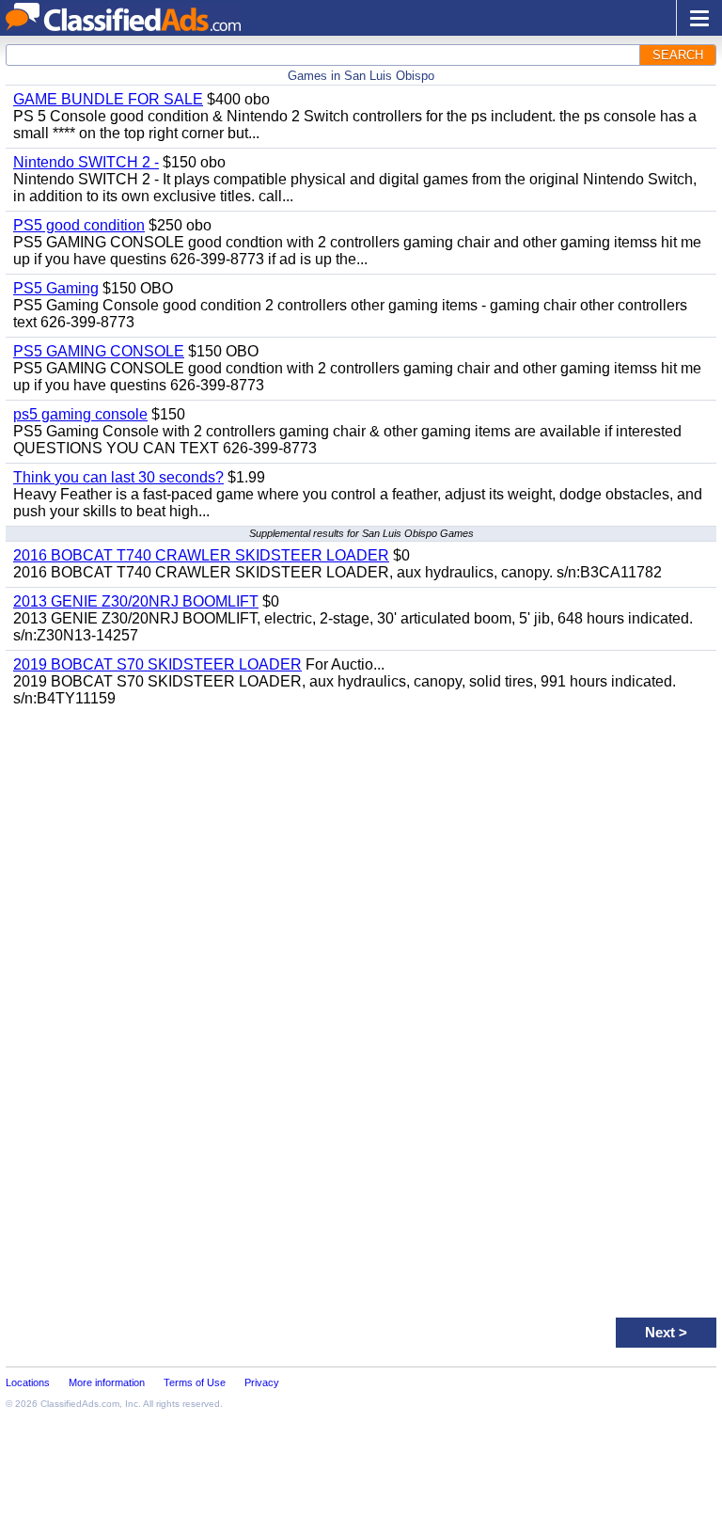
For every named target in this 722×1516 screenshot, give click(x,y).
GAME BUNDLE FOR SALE (108, 99)
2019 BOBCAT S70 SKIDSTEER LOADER (157, 664)
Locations (28, 1382)
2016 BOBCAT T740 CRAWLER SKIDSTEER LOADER (201, 555)
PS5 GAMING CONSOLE (98, 351)
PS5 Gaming (56, 288)
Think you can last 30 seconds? (118, 477)
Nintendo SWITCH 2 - (86, 162)
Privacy (261, 1382)
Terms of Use (195, 1382)
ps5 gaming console (80, 414)
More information (107, 1382)
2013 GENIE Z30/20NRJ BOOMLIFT (136, 601)
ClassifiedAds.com (79, 1403)
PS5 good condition (79, 225)
